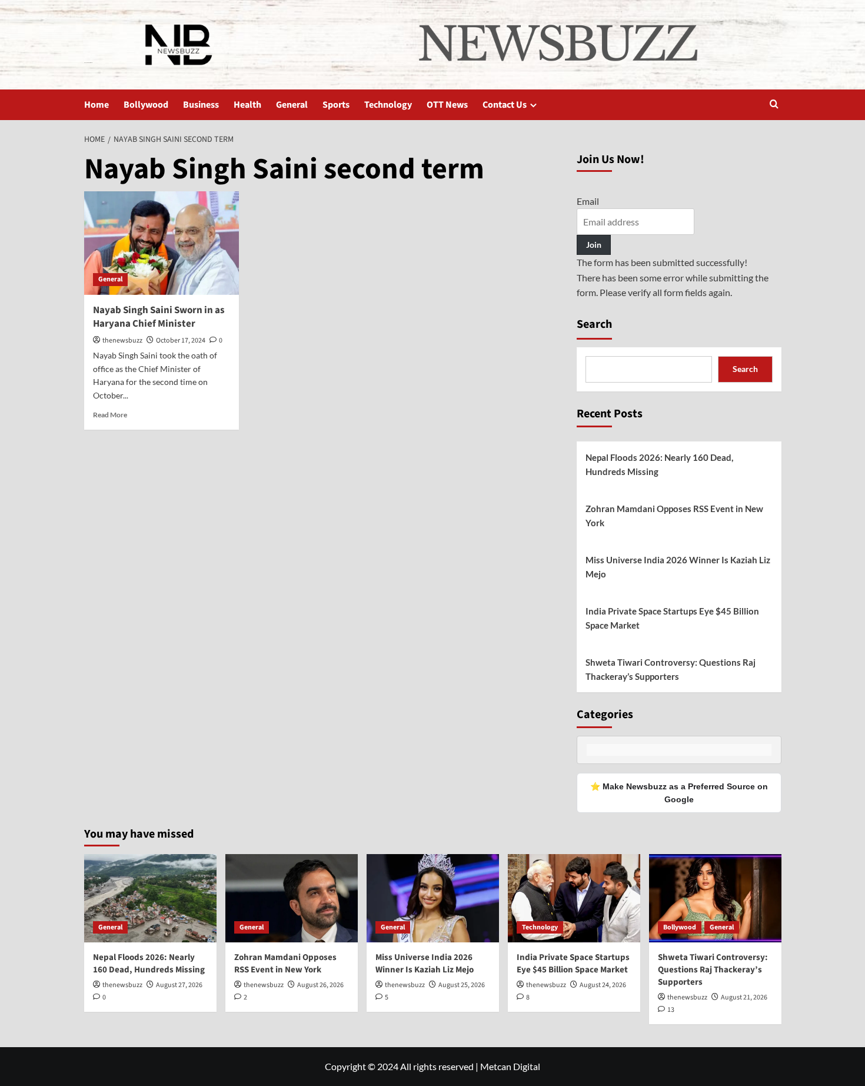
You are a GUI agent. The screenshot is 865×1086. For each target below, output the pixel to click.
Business (201, 104)
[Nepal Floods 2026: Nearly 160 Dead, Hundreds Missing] (150, 898)
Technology (388, 104)
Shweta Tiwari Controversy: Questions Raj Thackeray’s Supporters (670, 669)
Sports (336, 104)
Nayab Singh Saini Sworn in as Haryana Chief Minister (159, 317)
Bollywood (146, 104)
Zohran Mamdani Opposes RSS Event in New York (674, 515)
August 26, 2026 (320, 985)
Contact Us (505, 104)
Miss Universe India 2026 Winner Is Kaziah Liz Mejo (677, 566)
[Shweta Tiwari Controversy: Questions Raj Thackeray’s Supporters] (715, 898)
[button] (774, 105)
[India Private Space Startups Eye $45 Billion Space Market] (574, 898)
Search (594, 324)
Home (96, 104)
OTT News (447, 104)
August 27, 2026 (179, 985)
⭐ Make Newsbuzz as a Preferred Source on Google (679, 793)
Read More (110, 414)
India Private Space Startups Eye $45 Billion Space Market (672, 618)
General (292, 104)
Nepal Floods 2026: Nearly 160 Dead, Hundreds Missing (659, 464)
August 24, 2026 (603, 985)
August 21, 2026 (744, 997)
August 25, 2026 (461, 985)
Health (247, 104)
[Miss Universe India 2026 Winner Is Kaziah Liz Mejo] (433, 898)
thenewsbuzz (122, 341)
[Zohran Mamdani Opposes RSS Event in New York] (291, 898)
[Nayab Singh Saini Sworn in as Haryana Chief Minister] (161, 243)
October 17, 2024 (180, 341)
